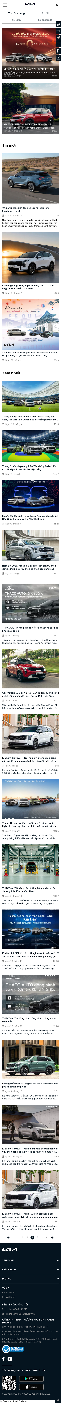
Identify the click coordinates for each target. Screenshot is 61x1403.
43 (47, 1237)
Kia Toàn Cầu (8, 1292)
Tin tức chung (16, 13)
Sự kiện (16, 20)
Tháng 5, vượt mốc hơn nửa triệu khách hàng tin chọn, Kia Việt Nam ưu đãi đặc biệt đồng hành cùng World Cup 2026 (29, 418)
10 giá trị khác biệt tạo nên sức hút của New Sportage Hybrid (25, 209)
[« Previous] (8, 1237)
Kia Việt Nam (8, 1297)
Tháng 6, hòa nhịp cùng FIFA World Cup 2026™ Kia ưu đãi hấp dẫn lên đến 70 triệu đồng (29, 468)
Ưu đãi (45, 13)
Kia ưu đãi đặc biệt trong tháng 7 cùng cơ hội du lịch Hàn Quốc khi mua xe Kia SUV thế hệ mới (30, 517)
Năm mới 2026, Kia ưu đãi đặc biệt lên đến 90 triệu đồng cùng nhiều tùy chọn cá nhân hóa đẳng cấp (29, 567)
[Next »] (52, 1237)
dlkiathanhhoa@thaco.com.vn (20, 1314)
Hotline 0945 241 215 (16, 1309)
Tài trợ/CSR (45, 20)
